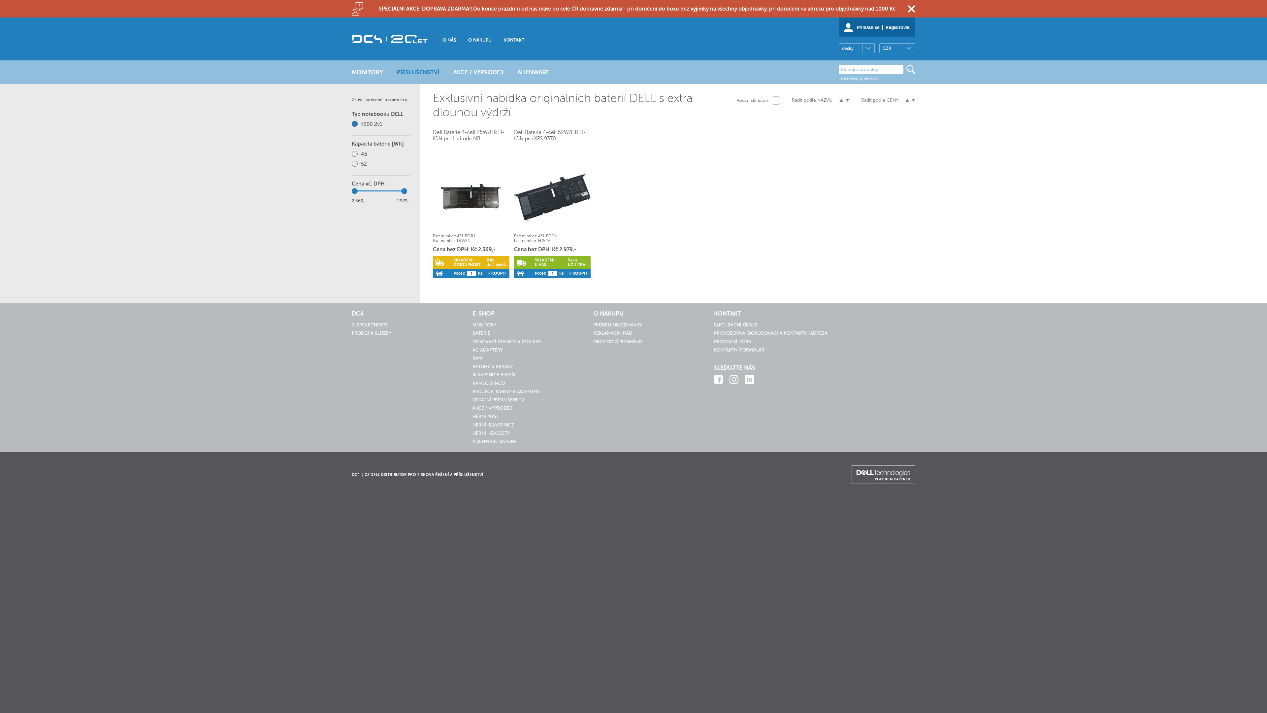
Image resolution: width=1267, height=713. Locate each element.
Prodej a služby (371, 333)
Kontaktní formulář (739, 350)
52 (364, 164)
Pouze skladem (752, 100)
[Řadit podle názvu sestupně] (847, 100)
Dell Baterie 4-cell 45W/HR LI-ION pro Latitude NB (468, 135)
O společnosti (369, 325)
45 (364, 154)
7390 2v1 (371, 124)
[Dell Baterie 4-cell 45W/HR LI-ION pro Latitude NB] (471, 197)
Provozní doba (732, 342)
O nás (449, 40)
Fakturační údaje (735, 325)
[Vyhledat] (910, 69)
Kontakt (514, 40)
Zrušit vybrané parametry (379, 100)
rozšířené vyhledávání (860, 78)
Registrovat (898, 27)
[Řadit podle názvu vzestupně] (841, 100)
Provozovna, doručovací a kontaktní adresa (771, 333)
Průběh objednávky (617, 325)
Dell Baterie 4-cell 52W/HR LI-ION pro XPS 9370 (550, 135)
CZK (887, 48)
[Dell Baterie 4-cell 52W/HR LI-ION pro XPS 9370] (552, 197)
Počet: (459, 273)
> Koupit (497, 273)
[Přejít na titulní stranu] (390, 38)
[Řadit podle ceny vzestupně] (907, 100)
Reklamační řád (612, 333)
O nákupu (480, 40)
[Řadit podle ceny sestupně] (913, 100)
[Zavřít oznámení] (911, 9)
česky (848, 48)
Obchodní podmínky (618, 342)
